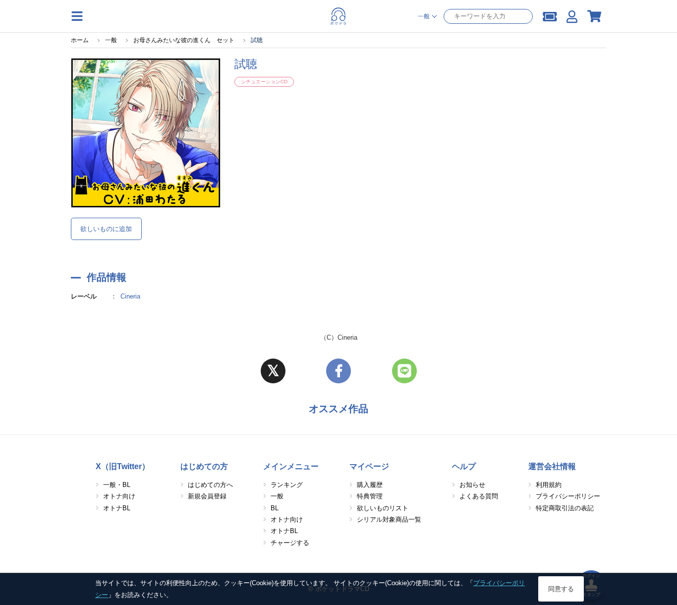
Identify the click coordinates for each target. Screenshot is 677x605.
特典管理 (370, 496)
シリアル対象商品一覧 (389, 519)
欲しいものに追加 (106, 229)
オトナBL (116, 508)
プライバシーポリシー (568, 496)
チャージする (290, 542)
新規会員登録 (207, 496)
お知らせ (472, 484)
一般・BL (116, 484)
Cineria (130, 296)
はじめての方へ (210, 484)
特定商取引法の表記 (565, 508)
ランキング (287, 484)
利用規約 (549, 484)
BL (275, 508)
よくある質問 (478, 496)
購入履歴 (370, 484)
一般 (277, 496)
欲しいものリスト (382, 508)
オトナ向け (119, 496)
